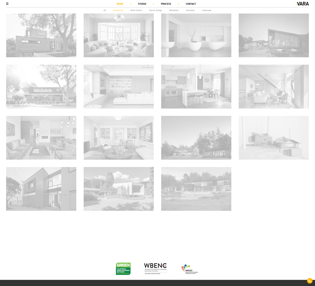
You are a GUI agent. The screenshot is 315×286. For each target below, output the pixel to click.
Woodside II (245, 162)
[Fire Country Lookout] (274, 35)
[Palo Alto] (41, 86)
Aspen (87, 213)
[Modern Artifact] (196, 35)
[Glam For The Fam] (119, 35)
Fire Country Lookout (250, 59)
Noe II (164, 111)
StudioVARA (302, 4)
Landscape (206, 10)
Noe (8, 213)
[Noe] (41, 189)
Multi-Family (136, 10)
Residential (118, 10)
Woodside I (167, 213)
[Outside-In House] (41, 35)
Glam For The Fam (93, 59)
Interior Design (155, 10)
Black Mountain (92, 162)
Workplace (174, 10)
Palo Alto (11, 111)
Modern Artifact (169, 59)
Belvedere (89, 111)
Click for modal (310, 281)
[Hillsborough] (196, 138)
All (105, 10)
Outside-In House (15, 59)
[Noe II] (196, 86)
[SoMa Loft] (274, 86)
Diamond (11, 162)
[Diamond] (41, 138)
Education (190, 10)
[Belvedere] (119, 86)
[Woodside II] (274, 138)
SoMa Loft (244, 111)
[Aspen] (119, 189)
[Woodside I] (196, 189)
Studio (142, 4)
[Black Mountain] (119, 138)
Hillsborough (168, 162)
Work (120, 4)
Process (166, 4)
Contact (191, 4)
